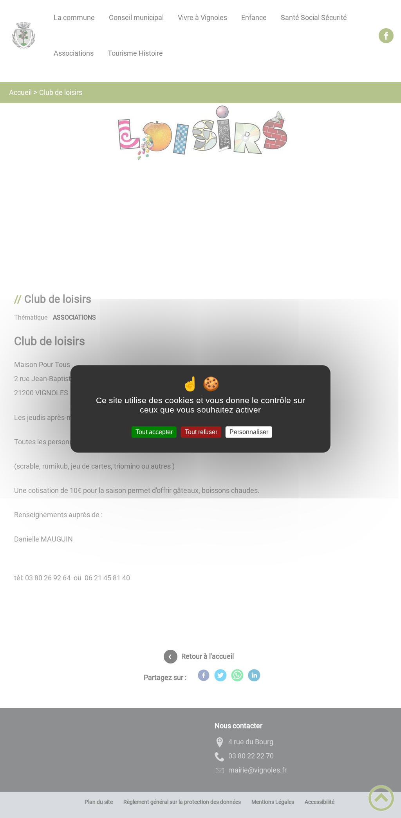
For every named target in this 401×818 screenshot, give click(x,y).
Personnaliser (248, 432)
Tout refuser (201, 432)
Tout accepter (154, 432)
